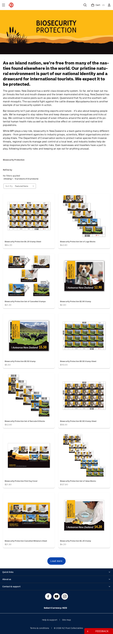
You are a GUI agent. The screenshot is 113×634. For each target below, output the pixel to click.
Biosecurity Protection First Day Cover (21, 481)
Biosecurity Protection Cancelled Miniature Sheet (26, 541)
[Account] (109, 5)
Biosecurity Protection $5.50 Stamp (20, 361)
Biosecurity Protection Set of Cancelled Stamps (25, 301)
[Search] (85, 5)
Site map (66, 620)
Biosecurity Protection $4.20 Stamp (75, 541)
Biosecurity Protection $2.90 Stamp (75, 301)
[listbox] (25, 186)
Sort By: (9, 186)
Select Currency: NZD (55, 608)
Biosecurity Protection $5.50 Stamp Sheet (78, 361)
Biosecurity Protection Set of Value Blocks (78, 481)
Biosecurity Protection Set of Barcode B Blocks (25, 421)
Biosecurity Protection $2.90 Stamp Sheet (78, 421)
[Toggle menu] (3, 5)
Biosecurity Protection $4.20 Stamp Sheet (23, 241)
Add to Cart (28, 216)
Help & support (49, 620)
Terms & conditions (39, 628)
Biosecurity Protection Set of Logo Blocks (77, 241)
